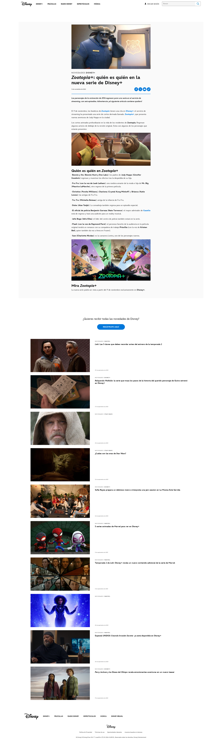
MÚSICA (103, 716)
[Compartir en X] (140, 89)
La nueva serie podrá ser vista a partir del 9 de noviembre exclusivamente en (108, 290)
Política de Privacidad (85, 732)
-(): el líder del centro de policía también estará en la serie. (105, 219)
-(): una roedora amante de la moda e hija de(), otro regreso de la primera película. (109, 185)
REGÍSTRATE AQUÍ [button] (111, 327)
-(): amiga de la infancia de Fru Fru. (97, 200)
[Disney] (26, 4)
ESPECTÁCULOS (89, 716)
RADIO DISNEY (73, 716)
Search (198, 3)
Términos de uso (99, 732)
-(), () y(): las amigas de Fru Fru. (108, 193)
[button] (154, 4)
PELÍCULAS (58, 716)
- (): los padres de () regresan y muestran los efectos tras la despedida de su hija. (106, 176)
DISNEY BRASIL (117, 716)
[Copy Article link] (149, 89)
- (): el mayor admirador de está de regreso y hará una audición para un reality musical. (110, 212)
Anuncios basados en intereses (133, 732)
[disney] (31, 717)
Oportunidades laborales (114, 732)
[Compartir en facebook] (136, 89)
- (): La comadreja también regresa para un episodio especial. (104, 205)
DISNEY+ (46, 716)
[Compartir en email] (144, 89)
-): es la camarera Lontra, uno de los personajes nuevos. (105, 236)
